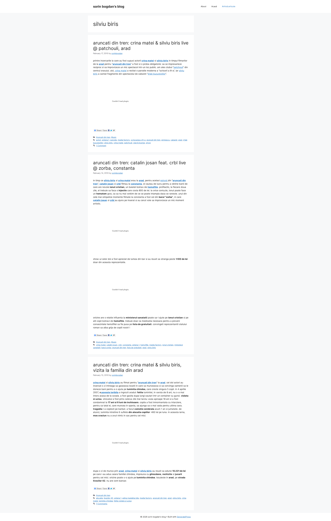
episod (164, 180)
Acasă (214, 6)
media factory (124, 140)
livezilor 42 (108, 498)
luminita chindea (106, 501)
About (203, 6)
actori (98, 140)
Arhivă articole (228, 6)
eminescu (165, 140)
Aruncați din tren (103, 137)
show (148, 143)
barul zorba (106, 347)
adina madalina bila (130, 498)
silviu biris (108, 143)
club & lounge (139, 143)
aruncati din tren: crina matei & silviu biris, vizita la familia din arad (137, 367)
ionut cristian (167, 345)
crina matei (121, 70)
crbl (120, 345)
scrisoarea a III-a (138, 140)
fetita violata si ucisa (122, 501)
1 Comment (101, 146)
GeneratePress (184, 517)
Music (113, 137)
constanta (127, 345)
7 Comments (101, 504)
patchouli (178, 67)
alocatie (99, 498)
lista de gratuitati (134, 347)
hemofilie (144, 345)
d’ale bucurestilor (157, 74)
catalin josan (112, 345)
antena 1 (105, 140)
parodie (113, 140)
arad (180, 140)
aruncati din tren (153, 140)
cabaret (174, 140)
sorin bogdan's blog (108, 6)
